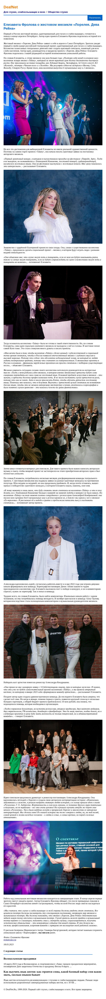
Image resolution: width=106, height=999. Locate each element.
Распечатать (95, 18)
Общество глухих (58, 12)
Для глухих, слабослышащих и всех (24, 12)
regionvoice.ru (10, 940)
